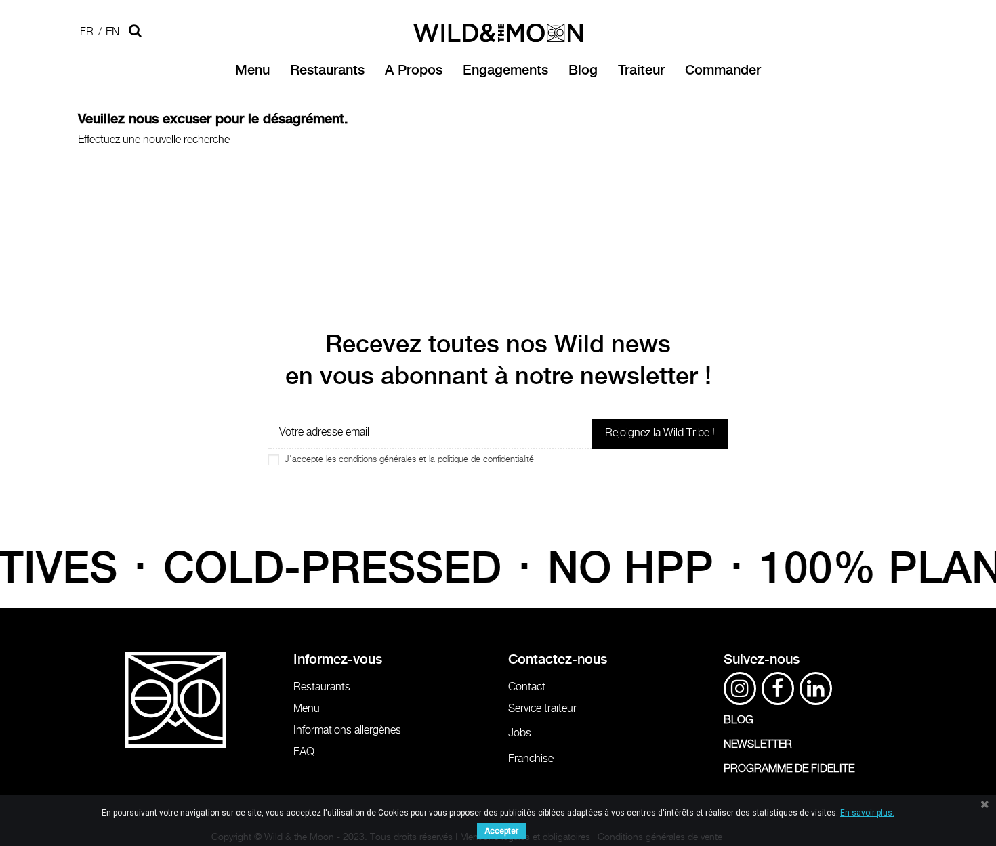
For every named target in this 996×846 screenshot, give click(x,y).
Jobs (519, 733)
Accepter (501, 831)
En (112, 32)
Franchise (531, 759)
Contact (526, 687)
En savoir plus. (867, 813)
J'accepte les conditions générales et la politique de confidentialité (409, 459)
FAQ (303, 752)
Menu (306, 709)
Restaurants (321, 687)
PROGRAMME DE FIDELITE (789, 769)
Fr (87, 32)
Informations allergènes (347, 730)
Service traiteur (542, 709)
